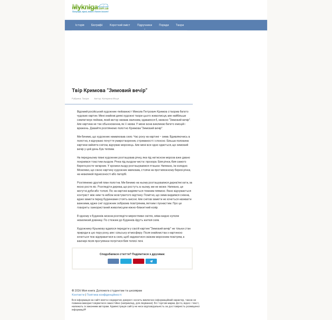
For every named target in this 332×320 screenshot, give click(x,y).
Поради (164, 25)
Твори (180, 25)
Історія (79, 25)
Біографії (97, 25)
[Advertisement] (166, 61)
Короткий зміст (120, 25)
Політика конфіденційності (104, 294)
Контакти (78, 294)
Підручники (144, 25)
